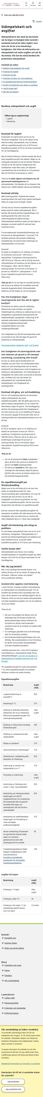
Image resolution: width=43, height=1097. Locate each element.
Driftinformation (11, 1013)
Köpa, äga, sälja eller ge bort (14, 15)
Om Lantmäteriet (11, 981)
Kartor (7, 970)
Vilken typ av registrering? (17, 115)
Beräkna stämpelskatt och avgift (16, 68)
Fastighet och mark (12, 965)
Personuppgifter (11, 1003)
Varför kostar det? (10, 88)
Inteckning (10, 121)
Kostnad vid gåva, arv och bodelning (17, 78)
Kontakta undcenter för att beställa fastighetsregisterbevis (14, 860)
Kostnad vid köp (9, 75)
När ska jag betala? (11, 92)
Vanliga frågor (10, 943)
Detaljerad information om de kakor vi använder (20, 1064)
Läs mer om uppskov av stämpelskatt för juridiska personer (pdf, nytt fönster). (19, 658)
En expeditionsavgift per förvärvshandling (20, 82)
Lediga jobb (9, 998)
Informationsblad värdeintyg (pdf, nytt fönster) (20, 345)
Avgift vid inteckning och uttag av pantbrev (20, 85)
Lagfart (9, 119)
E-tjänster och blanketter (15, 1008)
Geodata (8, 975)
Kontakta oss (10, 938)
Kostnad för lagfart (10, 72)
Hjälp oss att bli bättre (14, 948)
